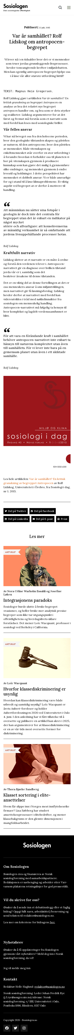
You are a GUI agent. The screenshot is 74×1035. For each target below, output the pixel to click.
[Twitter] (15, 1028)
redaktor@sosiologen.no (49, 986)
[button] (15, 511)
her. (52, 922)
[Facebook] (6, 1028)
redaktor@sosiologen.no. (38, 915)
